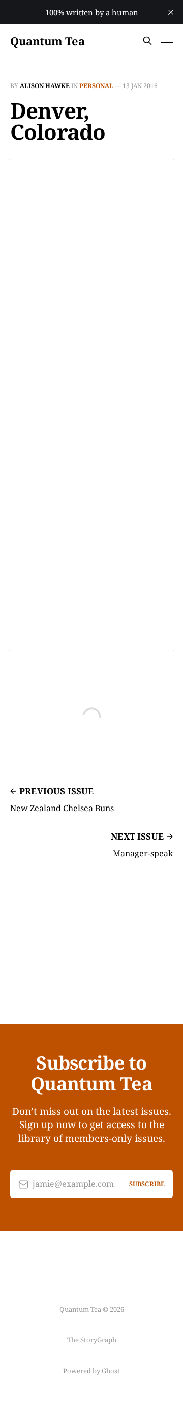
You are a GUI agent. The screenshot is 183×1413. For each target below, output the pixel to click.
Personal (96, 85)
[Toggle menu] (166, 40)
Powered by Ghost (91, 1370)
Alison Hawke (45, 85)
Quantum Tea (47, 40)
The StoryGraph (91, 1339)
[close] (171, 12)
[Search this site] (147, 40)
